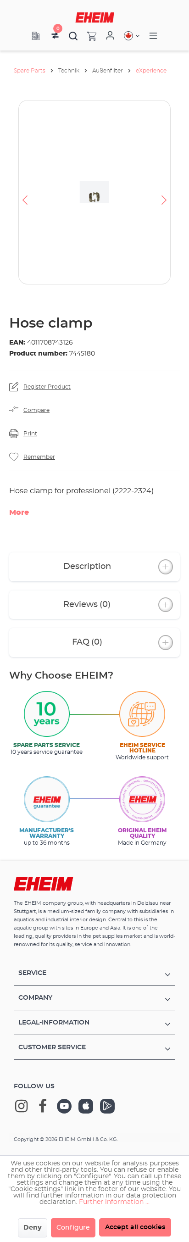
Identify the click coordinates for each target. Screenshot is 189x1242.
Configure (73, 1228)
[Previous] (24, 192)
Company (35, 998)
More (19, 512)
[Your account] (110, 36)
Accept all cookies (135, 1227)
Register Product (47, 387)
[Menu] (153, 36)
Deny (32, 1228)
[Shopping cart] (87, 36)
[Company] (35, 35)
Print (30, 433)
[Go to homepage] (94, 17)
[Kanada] (131, 35)
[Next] (164, 192)
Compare (36, 410)
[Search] (73, 36)
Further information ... (114, 1202)
